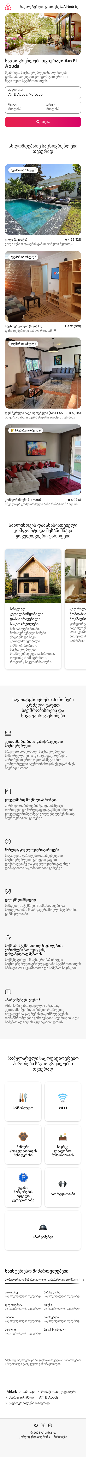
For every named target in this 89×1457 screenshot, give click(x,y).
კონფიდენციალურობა (34, 1437)
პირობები (60, 1437)
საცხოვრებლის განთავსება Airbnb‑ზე (49, 7)
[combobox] (43, 94)
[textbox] (24, 109)
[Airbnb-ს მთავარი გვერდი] (8, 6)
